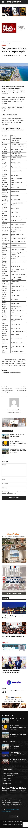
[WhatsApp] (18, 59)
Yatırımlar (9, 41)
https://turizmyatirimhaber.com (14, 412)
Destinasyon (4, 613)
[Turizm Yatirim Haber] (3, 55)
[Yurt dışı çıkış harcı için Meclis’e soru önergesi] (14, 628)
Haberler (3, 438)
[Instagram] (13, 816)
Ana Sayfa (4, 41)
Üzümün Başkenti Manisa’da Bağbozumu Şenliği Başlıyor (11, 671)
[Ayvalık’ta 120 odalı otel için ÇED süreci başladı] (5, 436)
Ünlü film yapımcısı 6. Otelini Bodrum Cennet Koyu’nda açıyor (7, 390)
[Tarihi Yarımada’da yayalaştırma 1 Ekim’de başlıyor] (14, 608)
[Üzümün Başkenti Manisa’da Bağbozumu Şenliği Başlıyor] (14, 662)
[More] (22, 59)
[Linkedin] (15, 59)
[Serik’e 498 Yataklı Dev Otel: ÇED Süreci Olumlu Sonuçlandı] (5, 443)
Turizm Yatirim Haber (8, 55)
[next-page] (5, 456)
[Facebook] (11, 59)
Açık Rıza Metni (7, 783)
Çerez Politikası (7, 780)
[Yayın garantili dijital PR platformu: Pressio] (14, 683)
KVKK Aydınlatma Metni (9, 775)
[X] (8, 59)
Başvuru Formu (7, 778)
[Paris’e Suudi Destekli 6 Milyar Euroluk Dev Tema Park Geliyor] (5, 451)
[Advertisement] (14, 516)
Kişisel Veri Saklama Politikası (11, 773)
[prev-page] (3, 456)
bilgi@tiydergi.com (6, 811)
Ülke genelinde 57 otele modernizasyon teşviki (11, 372)
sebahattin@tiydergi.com (12, 809)
